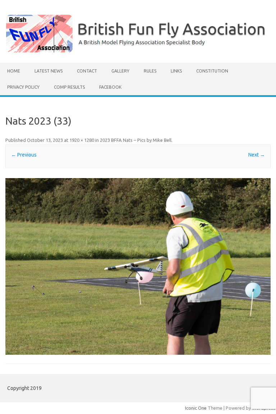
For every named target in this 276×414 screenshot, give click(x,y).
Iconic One (196, 407)
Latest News (48, 71)
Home (13, 71)
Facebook (110, 87)
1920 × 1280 (81, 140)
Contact (87, 71)
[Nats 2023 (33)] (137, 266)
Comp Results (69, 87)
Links (176, 71)
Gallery (120, 71)
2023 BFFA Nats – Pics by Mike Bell (135, 140)
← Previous (24, 155)
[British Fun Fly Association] (138, 51)
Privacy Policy (23, 87)
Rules (150, 71)
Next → (256, 155)
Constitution (212, 71)
